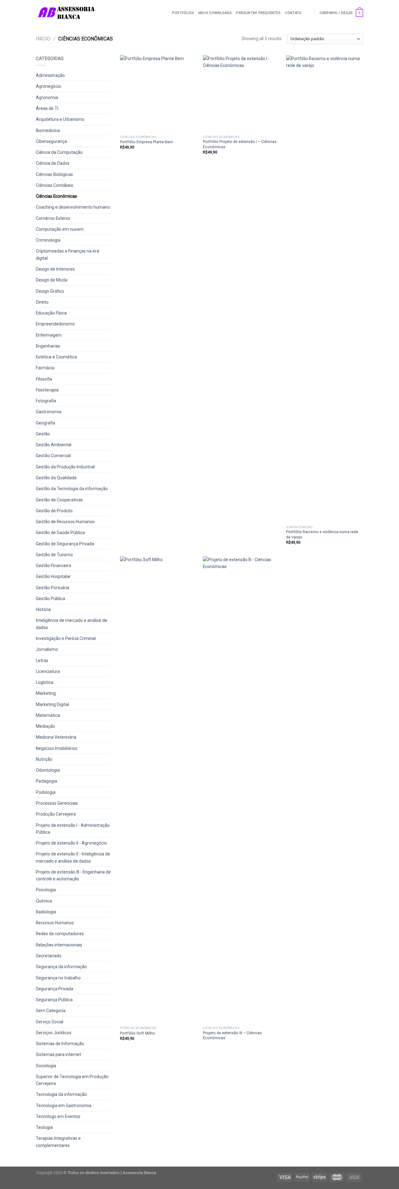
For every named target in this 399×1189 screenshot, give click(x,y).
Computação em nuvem (60, 229)
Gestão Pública (50, 598)
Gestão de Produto (54, 510)
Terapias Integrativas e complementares (58, 1142)
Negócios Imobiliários (56, 748)
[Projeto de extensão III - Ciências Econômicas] (241, 789)
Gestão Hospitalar (53, 576)
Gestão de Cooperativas (59, 499)
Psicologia (46, 889)
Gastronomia (48, 411)
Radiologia (46, 911)
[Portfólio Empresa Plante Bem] (158, 93)
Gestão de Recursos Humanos (65, 521)
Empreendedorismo (55, 323)
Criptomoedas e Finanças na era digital (67, 254)
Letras (42, 660)
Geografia (45, 422)
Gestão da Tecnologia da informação (72, 488)
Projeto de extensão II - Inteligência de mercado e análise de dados (73, 857)
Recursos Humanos (55, 922)
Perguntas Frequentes (258, 13)
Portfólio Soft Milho (137, 1033)
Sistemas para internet (58, 1054)
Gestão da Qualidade (56, 477)
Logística (44, 682)
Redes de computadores (60, 933)
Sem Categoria (50, 1010)
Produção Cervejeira (56, 814)
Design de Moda (51, 279)
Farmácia (45, 367)
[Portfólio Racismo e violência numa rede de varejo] (324, 288)
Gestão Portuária (52, 587)
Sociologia (46, 1065)
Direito (42, 302)
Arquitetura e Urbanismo (60, 119)
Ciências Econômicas (56, 196)
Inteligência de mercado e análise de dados (71, 624)
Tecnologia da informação (61, 1094)
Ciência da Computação (59, 152)
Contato (293, 13)
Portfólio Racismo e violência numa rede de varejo (322, 534)
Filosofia (44, 379)
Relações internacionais (59, 944)
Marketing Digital (52, 704)
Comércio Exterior (53, 218)
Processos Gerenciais (57, 803)
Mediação (45, 726)
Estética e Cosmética (56, 356)
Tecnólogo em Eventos (58, 1116)
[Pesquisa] (308, 12)
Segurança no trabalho (58, 977)
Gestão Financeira (53, 565)
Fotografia (46, 400)
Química (44, 900)
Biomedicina (48, 130)
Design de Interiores (55, 269)
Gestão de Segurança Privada (65, 543)
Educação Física (51, 312)
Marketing (46, 693)
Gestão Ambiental (53, 444)
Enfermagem (49, 335)
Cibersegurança (51, 141)
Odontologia (48, 770)
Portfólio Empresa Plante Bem (146, 142)
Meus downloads (215, 13)
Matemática (48, 715)
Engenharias (48, 345)
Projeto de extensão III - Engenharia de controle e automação (73, 875)
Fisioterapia (47, 389)
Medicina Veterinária (56, 737)
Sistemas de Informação (60, 1043)
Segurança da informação (61, 966)
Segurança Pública (54, 999)
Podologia (45, 792)
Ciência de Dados (53, 163)
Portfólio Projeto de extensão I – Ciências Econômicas (239, 144)
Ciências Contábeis (54, 185)
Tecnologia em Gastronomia (63, 1105)
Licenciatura (48, 671)
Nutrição (44, 759)
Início (43, 39)
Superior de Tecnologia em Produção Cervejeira (72, 1080)
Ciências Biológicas (54, 174)
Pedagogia (46, 781)
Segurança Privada (54, 988)
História (43, 609)
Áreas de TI (47, 108)
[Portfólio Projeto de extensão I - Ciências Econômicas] (241, 93)
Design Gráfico (50, 291)
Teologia (44, 1127)
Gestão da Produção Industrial (65, 466)
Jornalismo (47, 649)
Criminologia (48, 240)
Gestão (43, 433)
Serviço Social (49, 1021)
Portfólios (183, 13)
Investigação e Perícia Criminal (66, 638)
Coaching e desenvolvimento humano (73, 207)
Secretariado (48, 955)
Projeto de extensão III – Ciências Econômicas (232, 1035)
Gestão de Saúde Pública (60, 532)
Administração (50, 75)
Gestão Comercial (53, 455)
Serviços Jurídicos (53, 1032)
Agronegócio (48, 86)
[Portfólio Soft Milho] (158, 789)
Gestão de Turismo (54, 554)
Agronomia (47, 97)
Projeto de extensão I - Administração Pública (73, 829)
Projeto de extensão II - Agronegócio (71, 843)
